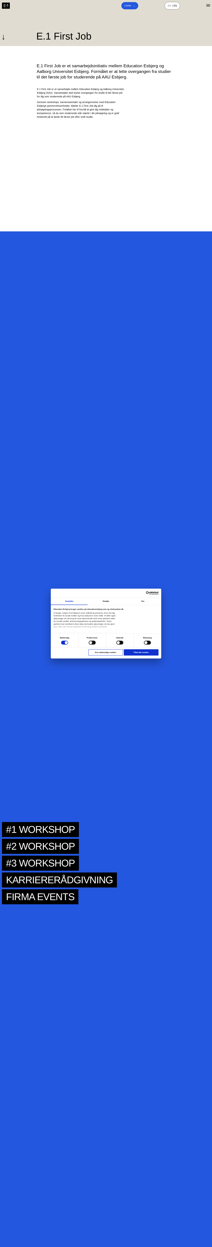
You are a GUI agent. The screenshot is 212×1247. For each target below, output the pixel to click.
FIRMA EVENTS (40, 896)
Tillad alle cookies (141, 652)
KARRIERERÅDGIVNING (59, 879)
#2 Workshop (40, 846)
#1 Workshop (40, 829)
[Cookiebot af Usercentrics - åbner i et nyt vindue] (148, 593)
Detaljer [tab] (106, 601)
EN (175, 5)
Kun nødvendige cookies (105, 652)
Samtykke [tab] (69, 601)
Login (127, 5)
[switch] (92, 643)
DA (169, 5)
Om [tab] (142, 601)
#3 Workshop (40, 863)
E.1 (6, 6)
